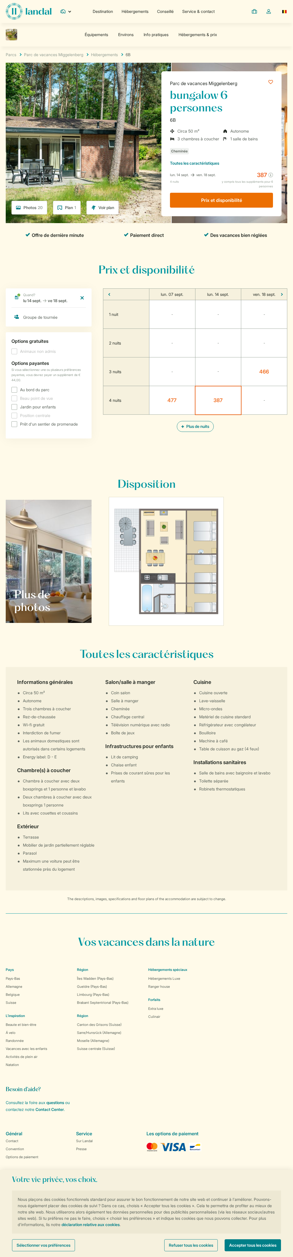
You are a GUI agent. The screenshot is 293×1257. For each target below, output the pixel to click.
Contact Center (49, 1109)
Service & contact (198, 11)
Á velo (10, 1032)
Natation (12, 1065)
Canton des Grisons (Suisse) (99, 1024)
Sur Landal (84, 1141)
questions (55, 1102)
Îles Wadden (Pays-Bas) (95, 978)
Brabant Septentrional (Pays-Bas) (102, 1002)
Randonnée (15, 1040)
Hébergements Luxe (164, 978)
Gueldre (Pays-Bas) (92, 986)
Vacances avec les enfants (26, 1048)
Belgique (13, 994)
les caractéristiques (194, 163)
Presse (81, 1149)
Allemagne (14, 986)
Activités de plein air (21, 1057)
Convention (15, 1149)
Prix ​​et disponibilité (221, 200)
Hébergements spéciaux (167, 969)
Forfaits (154, 1000)
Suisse (11, 1002)
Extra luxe (155, 1008)
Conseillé (165, 11)
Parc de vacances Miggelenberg (203, 83)
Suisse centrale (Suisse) (96, 1048)
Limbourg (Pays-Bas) (93, 994)
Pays (10, 969)
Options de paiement (22, 1157)
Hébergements (135, 11)
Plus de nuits (197, 426)
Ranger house (159, 986)
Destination (103, 11)
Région (82, 969)
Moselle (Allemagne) (93, 1040)
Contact (12, 1141)
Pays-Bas (13, 978)
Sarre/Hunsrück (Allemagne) (99, 1032)
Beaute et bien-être (21, 1024)
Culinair (154, 1016)
